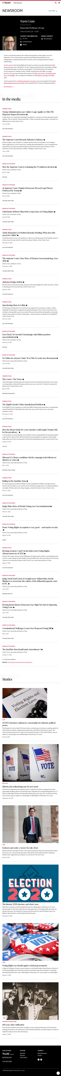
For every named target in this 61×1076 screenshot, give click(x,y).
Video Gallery (23, 1057)
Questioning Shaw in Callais (13, 305)
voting (36, 31)
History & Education (9, 1021)
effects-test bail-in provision (27, 81)
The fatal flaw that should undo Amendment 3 (21, 649)
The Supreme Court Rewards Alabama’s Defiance (22, 139)
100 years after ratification (13, 1024)
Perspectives (7, 108)
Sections (52, 11)
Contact (40, 1055)
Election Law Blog (43, 75)
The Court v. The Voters (12, 379)
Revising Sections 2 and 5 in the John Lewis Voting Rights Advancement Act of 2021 (26, 552)
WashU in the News (8, 164)
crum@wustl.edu (27, 41)
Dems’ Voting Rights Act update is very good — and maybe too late (30, 527)
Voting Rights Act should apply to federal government (24, 965)
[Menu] (59, 3)
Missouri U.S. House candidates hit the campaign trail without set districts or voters (29, 458)
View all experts (8, 86)
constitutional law (26, 31)
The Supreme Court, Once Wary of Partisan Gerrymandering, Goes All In (30, 259)
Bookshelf (22, 1053)
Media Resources (42, 1053)
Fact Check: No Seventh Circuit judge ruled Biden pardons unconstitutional (26, 335)
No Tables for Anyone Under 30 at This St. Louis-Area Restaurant (29, 358)
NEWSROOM (12, 11)
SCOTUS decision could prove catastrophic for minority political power (28, 724)
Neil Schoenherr (48, 38)
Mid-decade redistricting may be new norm (20, 786)
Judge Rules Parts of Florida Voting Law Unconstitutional (26, 506)
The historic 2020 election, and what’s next (20, 904)
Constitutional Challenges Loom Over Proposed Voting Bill (26, 628)
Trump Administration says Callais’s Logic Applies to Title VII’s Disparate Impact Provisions (28, 113)
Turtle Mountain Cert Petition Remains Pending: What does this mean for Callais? (28, 234)
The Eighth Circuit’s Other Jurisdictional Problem (22, 404)
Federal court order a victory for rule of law (20, 847)
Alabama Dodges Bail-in (12, 281)
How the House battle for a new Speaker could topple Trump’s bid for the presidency (29, 430)
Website (25, 44)
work (10, 65)
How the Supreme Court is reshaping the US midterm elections (28, 166)
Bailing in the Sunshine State (14, 480)
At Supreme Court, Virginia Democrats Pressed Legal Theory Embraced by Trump (27, 189)
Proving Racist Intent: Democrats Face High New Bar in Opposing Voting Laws (29, 606)
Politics (5, 783)
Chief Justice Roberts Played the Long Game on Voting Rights (27, 211)
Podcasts (22, 1055)
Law (3, 719)
